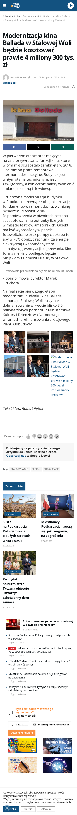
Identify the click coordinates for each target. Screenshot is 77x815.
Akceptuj (11, 808)
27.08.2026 (8, 545)
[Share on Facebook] (14, 147)
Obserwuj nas (16, 456)
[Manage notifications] (7, 808)
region (36, 469)
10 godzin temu (17, 668)
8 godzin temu (17, 642)
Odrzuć (28, 808)
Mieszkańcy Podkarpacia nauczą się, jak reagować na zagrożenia (56, 529)
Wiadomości (10, 82)
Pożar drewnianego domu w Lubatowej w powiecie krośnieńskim (48, 622)
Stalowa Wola (20, 469)
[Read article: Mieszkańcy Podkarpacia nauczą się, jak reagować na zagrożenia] (57, 506)
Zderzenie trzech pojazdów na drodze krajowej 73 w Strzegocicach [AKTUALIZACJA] (40, 649)
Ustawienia (46, 808)
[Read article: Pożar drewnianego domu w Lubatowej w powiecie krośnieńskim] (13, 624)
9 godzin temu (17, 655)
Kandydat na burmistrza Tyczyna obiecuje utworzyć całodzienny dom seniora (16, 590)
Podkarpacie (51, 469)
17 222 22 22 (21, 724)
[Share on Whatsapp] (62, 147)
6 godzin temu (30, 629)
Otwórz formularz (22, 732)
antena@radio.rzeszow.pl (53, 724)
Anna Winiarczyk (20, 77)
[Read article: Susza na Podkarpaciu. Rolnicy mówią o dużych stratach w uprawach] (19, 506)
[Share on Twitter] (38, 147)
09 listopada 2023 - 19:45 (52, 77)
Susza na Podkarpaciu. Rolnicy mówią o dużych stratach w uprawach (16, 531)
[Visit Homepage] (15, 5)
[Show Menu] (4, 5)
